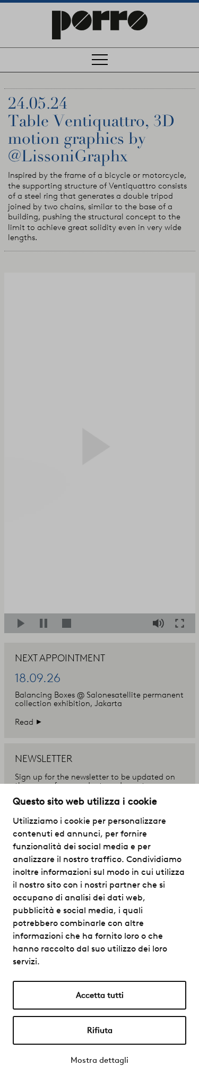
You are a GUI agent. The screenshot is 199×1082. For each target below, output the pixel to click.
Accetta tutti (100, 995)
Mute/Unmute (159, 623)
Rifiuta (100, 1030)
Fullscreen (182, 623)
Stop (68, 623)
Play (24, 623)
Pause (46, 623)
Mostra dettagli (99, 1060)
